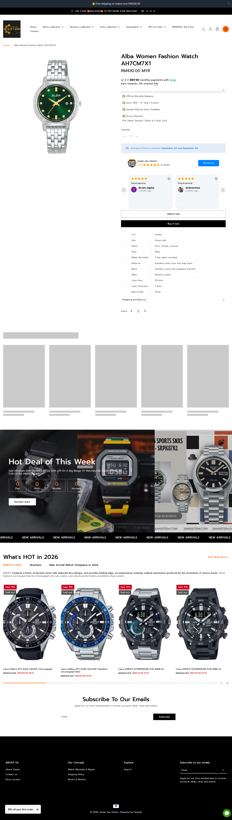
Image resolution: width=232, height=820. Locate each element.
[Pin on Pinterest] (145, 311)
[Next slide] (223, 190)
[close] (228, 3)
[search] (203, 29)
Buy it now (173, 223)
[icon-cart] (217, 29)
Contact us (11, 774)
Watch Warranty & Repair (81, 769)
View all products (217, 557)
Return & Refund (76, 779)
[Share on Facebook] (131, 311)
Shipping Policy (76, 774)
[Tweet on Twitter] (138, 311)
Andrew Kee (192, 188)
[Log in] (210, 29)
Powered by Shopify (131, 812)
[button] (173, 214)
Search (127, 769)
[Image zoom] (57, 107)
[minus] (124, 136)
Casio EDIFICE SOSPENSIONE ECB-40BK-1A (198, 669)
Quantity (125, 129)
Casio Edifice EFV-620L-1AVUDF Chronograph (27, 669)
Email (64, 716)
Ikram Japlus (145, 188)
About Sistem (13, 769)
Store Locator (13, 779)
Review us (208, 163)
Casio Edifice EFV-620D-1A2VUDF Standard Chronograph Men (84, 670)
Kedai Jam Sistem (147, 161)
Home (6, 45)
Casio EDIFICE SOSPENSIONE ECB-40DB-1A (141, 669)
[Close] (37, 809)
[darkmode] (226, 29)
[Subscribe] (222, 770)
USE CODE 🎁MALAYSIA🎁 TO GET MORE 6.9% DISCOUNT (115, 11)
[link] (228, 557)
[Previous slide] (124, 190)
